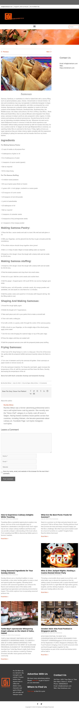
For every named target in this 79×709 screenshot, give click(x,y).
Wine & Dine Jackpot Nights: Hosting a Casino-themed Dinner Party (58, 572)
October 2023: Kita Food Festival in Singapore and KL (56, 630)
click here (35, 680)
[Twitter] (41, 704)
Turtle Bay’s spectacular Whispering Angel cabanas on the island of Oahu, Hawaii (17, 631)
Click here (30, 691)
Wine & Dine (34, 383)
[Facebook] (37, 704)
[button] (34, 26)
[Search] (77, 26)
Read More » (4, 538)
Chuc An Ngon (26, 383)
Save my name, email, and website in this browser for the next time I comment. (26, 472)
